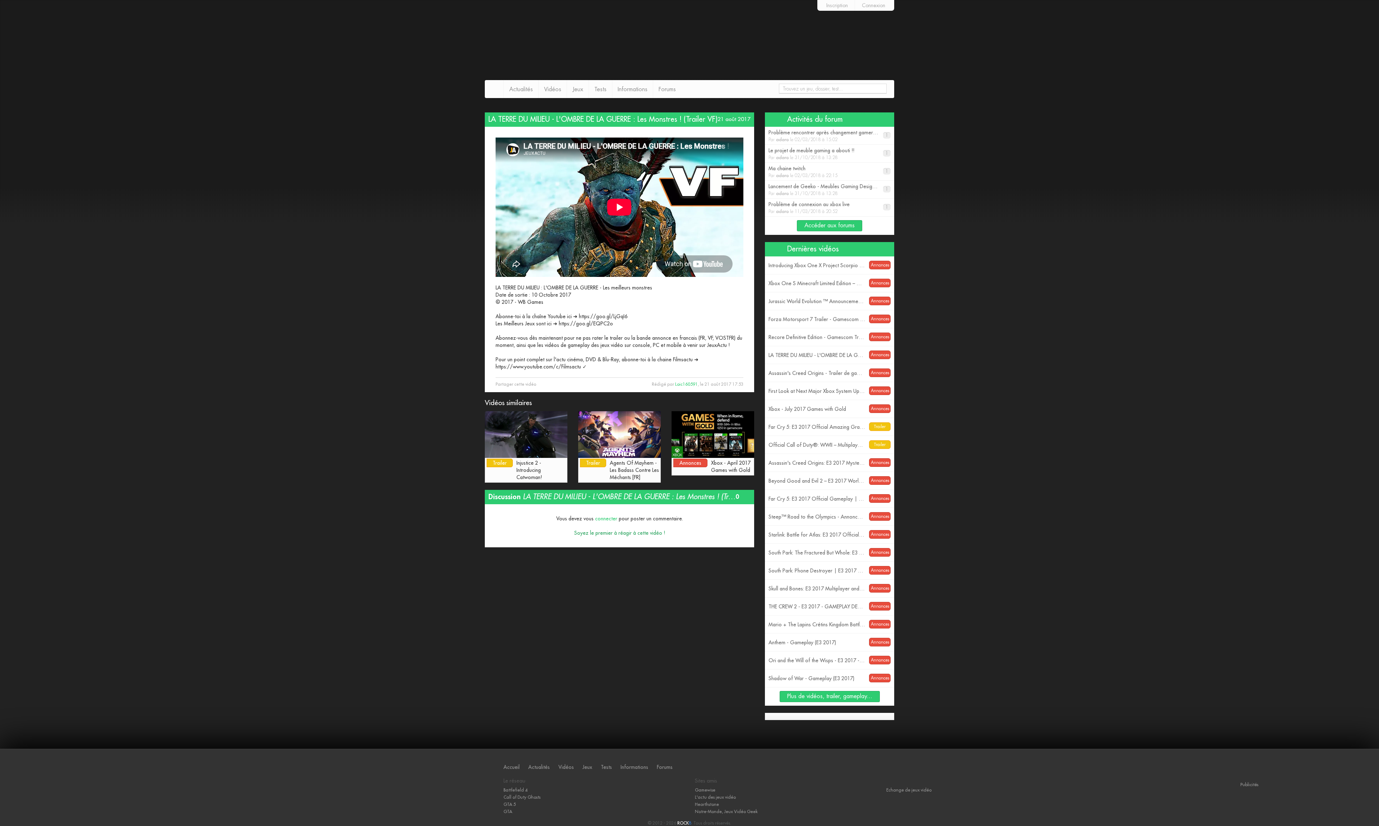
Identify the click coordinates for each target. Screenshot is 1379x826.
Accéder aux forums (829, 225)
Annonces (690, 462)
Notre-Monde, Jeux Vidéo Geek (726, 811)
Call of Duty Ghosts (521, 797)
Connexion (873, 5)
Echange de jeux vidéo (909, 790)
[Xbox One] (169, 801)
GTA (507, 811)
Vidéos (552, 89)
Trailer (500, 462)
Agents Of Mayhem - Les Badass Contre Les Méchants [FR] (634, 470)
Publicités (1249, 784)
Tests (600, 89)
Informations (632, 89)
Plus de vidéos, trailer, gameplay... (829, 696)
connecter (606, 518)
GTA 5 (509, 804)
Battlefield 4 (515, 790)
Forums (667, 89)
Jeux (577, 89)
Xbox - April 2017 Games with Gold (731, 466)
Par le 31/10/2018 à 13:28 (828, 154)
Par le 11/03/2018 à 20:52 (828, 208)
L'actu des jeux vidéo (715, 797)
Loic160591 (686, 384)
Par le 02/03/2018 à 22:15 (828, 172)
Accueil (511, 767)
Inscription (837, 5)
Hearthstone (707, 804)
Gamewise (705, 790)
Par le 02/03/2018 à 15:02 (828, 136)
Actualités (521, 89)
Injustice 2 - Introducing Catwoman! (529, 470)
